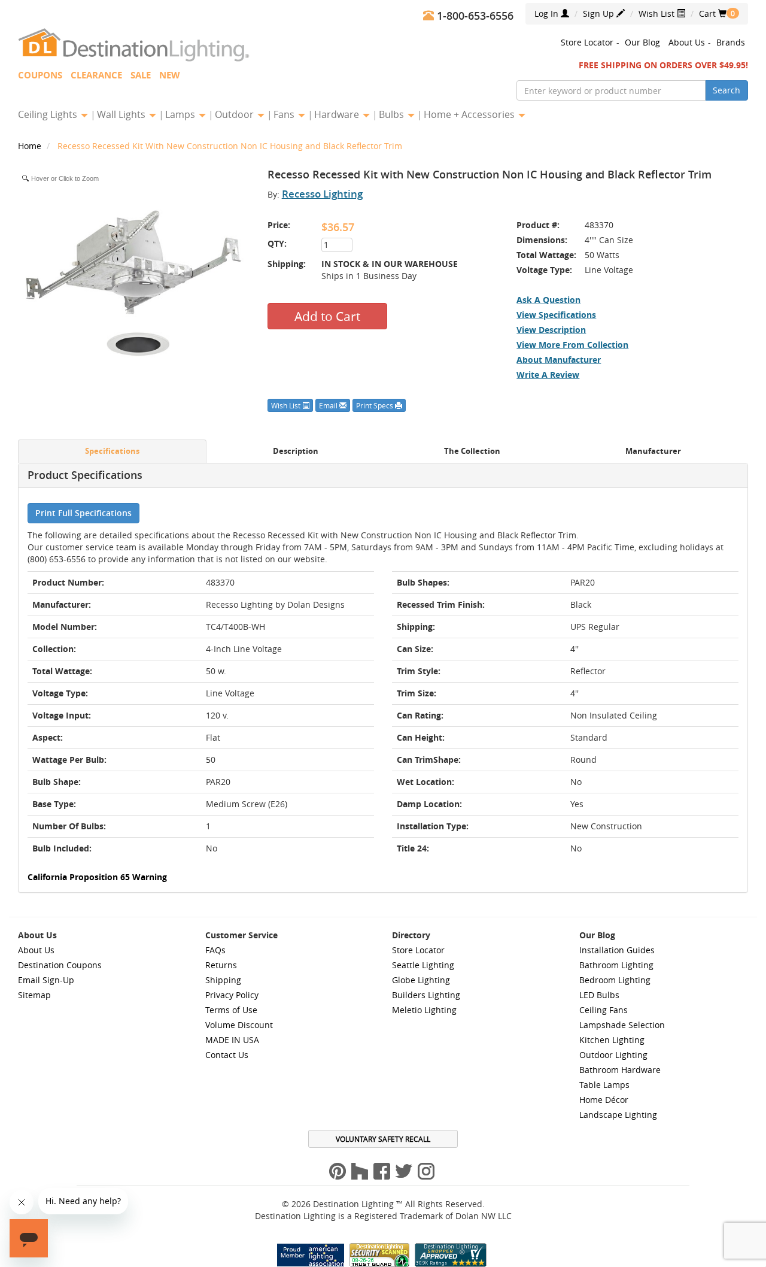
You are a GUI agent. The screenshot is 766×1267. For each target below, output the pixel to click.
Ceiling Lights (49, 114)
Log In (547, 13)
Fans (285, 114)
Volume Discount (239, 1024)
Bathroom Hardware (620, 1069)
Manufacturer (653, 451)
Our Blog (642, 42)
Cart (713, 13)
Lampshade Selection (622, 1024)
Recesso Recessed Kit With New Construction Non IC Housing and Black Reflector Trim (229, 145)
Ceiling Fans (603, 1010)
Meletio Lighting (424, 1010)
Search (726, 90)
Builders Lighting (426, 995)
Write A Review (547, 374)
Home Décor (603, 1099)
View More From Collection (572, 344)
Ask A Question (548, 299)
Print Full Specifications (83, 513)
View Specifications (556, 314)
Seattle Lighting (423, 965)
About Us (686, 42)
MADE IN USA (232, 1039)
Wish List (658, 13)
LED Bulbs (599, 995)
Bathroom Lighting (616, 965)
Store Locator (587, 42)
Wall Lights (122, 114)
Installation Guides (617, 950)
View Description (551, 329)
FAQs (215, 950)
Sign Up (599, 13)
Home (31, 145)
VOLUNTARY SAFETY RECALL (383, 1139)
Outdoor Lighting (613, 1054)
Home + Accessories (470, 114)
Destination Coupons (60, 965)
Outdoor (235, 114)
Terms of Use (231, 1010)
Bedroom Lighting (615, 980)
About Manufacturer (558, 359)
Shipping (223, 980)
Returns (221, 965)
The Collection (472, 451)
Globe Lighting (421, 980)
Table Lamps (604, 1084)
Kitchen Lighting (612, 1039)
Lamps (181, 114)
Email (329, 405)
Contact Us (226, 1054)
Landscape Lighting (618, 1114)
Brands (730, 42)
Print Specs (375, 405)
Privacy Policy (232, 995)
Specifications (112, 451)
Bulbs (392, 114)
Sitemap (34, 995)
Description (295, 451)
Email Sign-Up (46, 980)
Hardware (337, 114)
